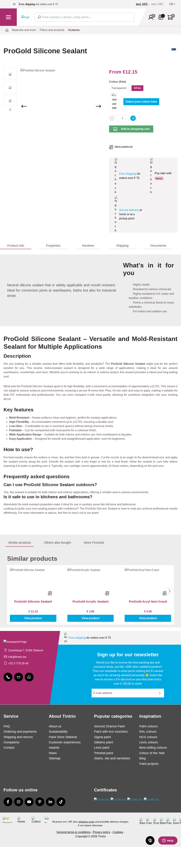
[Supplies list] (161, 17)
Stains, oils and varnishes (112, 758)
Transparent (118, 88)
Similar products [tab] (19, 542)
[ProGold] (173, 54)
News (53, 753)
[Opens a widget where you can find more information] (167, 840)
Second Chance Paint (109, 726)
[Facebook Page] (8, 801)
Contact (9, 747)
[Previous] (24, 106)
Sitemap (54, 758)
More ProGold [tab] (94, 542)
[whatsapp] (29, 677)
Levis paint (101, 747)
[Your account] (152, 17)
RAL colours (147, 731)
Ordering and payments (20, 731)
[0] (143, 4)
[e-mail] (18, 677)
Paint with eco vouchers (111, 731)
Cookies (118, 832)
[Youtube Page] (29, 801)
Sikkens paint (103, 742)
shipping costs (86, 821)
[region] (53, 106)
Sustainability (58, 731)
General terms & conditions (73, 832)
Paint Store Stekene (63, 737)
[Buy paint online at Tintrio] (25, 16)
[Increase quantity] (133, 118)
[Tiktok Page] (61, 801)
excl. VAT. (157, 4)
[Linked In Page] (50, 801)
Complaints (11, 742)
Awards (54, 747)
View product (33, 618)
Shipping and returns (18, 737)
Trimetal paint (103, 753)
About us (55, 726)
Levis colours (148, 742)
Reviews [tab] (88, 245)
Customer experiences (65, 742)
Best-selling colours (153, 747)
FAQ (7, 726)
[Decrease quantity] (112, 118)
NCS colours (148, 737)
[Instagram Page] (18, 801)
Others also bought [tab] (57, 542)
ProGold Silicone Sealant (33, 601)
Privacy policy (101, 832)
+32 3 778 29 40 (18, 663)
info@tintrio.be (17, 656)
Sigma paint (102, 737)
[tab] (15, 245)
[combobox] (84, 17)
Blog (142, 758)
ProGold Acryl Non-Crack (148, 601)
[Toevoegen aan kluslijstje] (50, 593)
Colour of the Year (152, 753)
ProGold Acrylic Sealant (90, 601)
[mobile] (8, 677)
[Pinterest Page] (39, 801)
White (137, 88)
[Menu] (8, 17)
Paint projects (149, 764)
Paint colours (148, 726)
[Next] (98, 106)
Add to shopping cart (135, 128)
